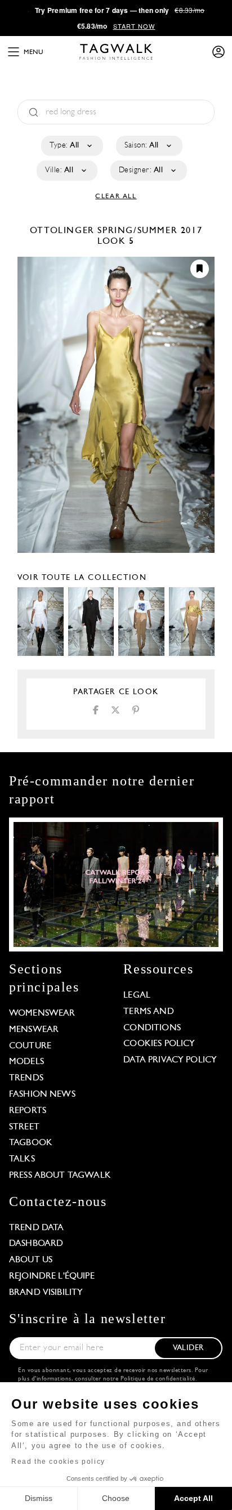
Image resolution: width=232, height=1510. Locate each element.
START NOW (134, 25)
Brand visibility (46, 1292)
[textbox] (71, 145)
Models (26, 1061)
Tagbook (30, 1142)
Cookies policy (159, 1043)
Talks (22, 1159)
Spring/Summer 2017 (149, 230)
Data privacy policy (170, 1060)
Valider (188, 1348)
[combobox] (71, 145)
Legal (136, 995)
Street (24, 1127)
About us (30, 1260)
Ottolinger (64, 230)
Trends (26, 1078)
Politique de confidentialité (158, 1379)
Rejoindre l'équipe (52, 1276)
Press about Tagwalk (60, 1175)
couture (30, 1046)
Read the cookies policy (58, 1462)
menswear (34, 1029)
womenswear (42, 1013)
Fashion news (42, 1094)
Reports (27, 1110)
